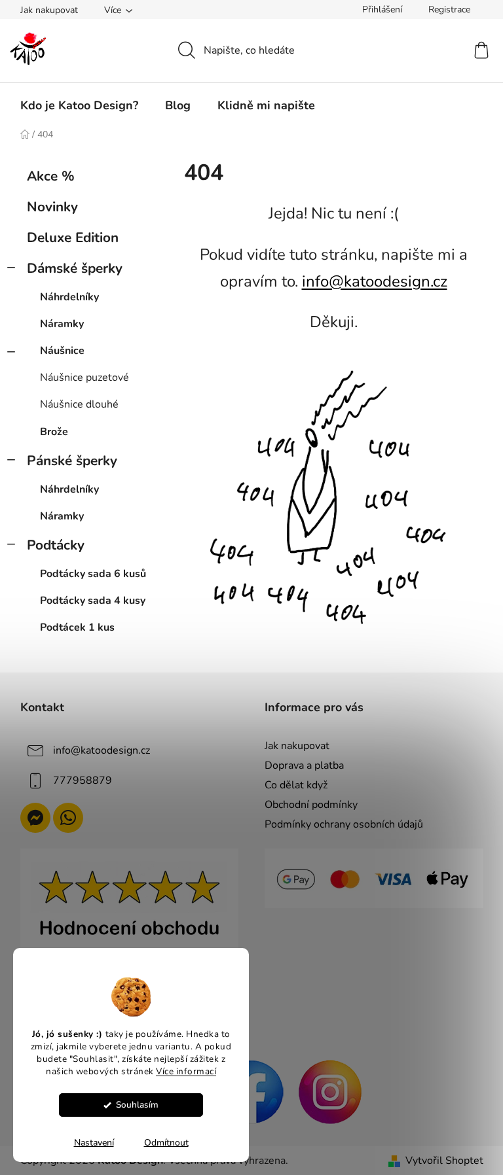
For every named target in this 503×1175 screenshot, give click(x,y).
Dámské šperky (74, 268)
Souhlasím (137, 1104)
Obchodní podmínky (311, 805)
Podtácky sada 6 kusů (93, 574)
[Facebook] (251, 1090)
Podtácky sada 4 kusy (92, 600)
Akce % (51, 176)
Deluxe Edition (73, 237)
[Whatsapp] (68, 818)
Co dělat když (296, 785)
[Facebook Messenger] (35, 818)
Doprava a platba (304, 765)
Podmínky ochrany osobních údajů (344, 824)
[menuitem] (79, 105)
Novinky (52, 207)
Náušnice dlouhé (79, 404)
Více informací (186, 1071)
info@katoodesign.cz (374, 281)
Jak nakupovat (49, 10)
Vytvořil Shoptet (444, 1160)
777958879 (82, 780)
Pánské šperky (72, 460)
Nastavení (94, 1142)
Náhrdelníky (69, 297)
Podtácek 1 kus (77, 627)
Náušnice (62, 350)
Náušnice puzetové (84, 377)
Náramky (62, 324)
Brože (54, 432)
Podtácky (55, 545)
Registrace (449, 9)
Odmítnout (166, 1142)
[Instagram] (330, 1090)
